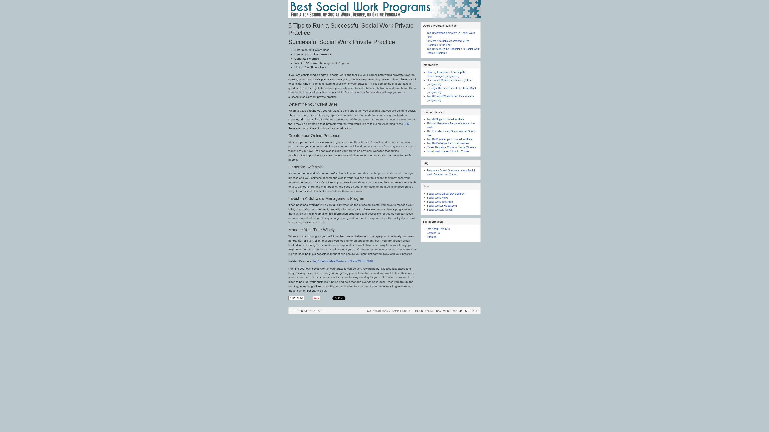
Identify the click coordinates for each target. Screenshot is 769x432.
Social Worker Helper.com (442, 205)
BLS (406, 123)
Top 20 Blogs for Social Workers (445, 119)
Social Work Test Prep (440, 201)
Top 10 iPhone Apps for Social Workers (449, 139)
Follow (299, 298)
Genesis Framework (437, 311)
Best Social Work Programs (384, 9)
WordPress (460, 311)
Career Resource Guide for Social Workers (451, 147)
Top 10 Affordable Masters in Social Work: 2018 (343, 261)
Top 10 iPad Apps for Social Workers (448, 143)
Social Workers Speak (440, 209)
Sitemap (431, 236)
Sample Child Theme (405, 311)
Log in (474, 311)
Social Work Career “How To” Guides (448, 151)
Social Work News (437, 197)
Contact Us (433, 232)
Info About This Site (438, 228)
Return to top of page (308, 311)
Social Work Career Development (446, 193)
